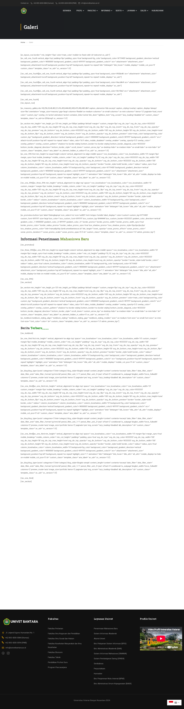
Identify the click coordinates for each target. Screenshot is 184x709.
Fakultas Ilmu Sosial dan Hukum (61, 638)
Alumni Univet (99, 638)
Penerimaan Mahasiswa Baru (106, 628)
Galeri (143, 11)
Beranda (67, 11)
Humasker (98, 673)
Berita (119, 11)
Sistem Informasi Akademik (105, 633)
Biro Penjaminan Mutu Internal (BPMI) (109, 678)
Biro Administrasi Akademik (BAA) (108, 648)
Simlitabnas (98, 663)
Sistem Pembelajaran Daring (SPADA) (109, 658)
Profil (79, 11)
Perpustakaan (99, 668)
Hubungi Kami (157, 11)
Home (23, 42)
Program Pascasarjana (57, 667)
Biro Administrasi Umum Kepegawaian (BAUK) (113, 683)
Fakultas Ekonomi (55, 652)
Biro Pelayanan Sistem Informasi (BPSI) (110, 643)
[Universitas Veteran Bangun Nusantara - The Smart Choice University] (24, 11)
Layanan (131, 11)
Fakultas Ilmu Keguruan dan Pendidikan (64, 633)
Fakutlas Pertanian (55, 628)
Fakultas (92, 11)
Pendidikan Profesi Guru (58, 662)
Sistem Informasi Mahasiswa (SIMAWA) (110, 653)
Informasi (105, 11)
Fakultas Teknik (54, 657)
